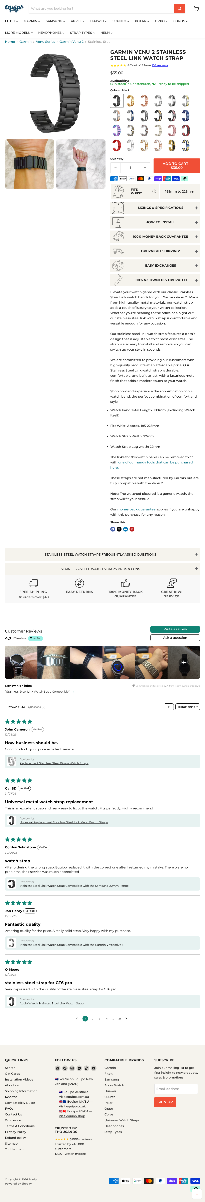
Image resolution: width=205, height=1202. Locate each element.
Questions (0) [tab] (36, 706)
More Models (18, 33)
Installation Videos (19, 1079)
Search (10, 1068)
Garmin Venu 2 (71, 41)
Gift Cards (12, 1073)
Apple (77, 21)
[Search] (179, 8)
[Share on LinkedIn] (125, 529)
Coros (179, 21)
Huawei (97, 21)
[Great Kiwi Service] (172, 589)
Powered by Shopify (18, 1183)
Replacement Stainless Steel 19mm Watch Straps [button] (54, 763)
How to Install (160, 222)
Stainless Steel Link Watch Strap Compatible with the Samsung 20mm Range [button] (74, 886)
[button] (11, 761)
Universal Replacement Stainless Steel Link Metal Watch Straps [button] (64, 822)
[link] (155, 65)
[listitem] (21, 662)
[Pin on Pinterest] (132, 529)
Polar (141, 21)
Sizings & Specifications (160, 208)
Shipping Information (21, 1091)
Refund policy (15, 1138)
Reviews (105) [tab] (16, 706)
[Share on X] (119, 529)
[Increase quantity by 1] (145, 167)
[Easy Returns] (79, 589)
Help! (105, 33)
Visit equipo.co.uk (72, 1106)
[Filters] (169, 706)
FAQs (9, 1108)
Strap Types (81, 33)
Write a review (175, 629)
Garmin (31, 21)
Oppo (160, 21)
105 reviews (160, 65)
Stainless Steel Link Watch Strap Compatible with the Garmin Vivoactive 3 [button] (72, 945)
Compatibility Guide (20, 1103)
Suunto (120, 21)
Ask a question (175, 638)
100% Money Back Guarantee (160, 237)
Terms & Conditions (20, 1126)
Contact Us (13, 1114)
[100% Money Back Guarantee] (125, 589)
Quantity (116, 158)
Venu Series (45, 41)
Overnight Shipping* (160, 251)
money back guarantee (136, 509)
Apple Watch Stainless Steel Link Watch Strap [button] (51, 1003)
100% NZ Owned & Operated (160, 280)
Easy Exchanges (160, 265)
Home (10, 41)
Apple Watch (114, 1085)
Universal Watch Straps (122, 1120)
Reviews (11, 1097)
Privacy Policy (15, 1132)
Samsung (54, 21)
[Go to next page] (127, 1018)
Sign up (165, 1102)
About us (12, 1085)
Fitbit (10, 21)
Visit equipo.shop (72, 1116)
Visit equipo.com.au (74, 1097)
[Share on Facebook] (112, 529)
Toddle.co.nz (14, 1149)
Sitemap (11, 1143)
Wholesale (13, 1120)
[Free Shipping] (33, 589)
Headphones (50, 33)
